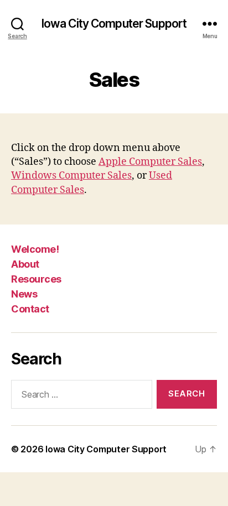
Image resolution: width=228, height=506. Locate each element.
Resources (36, 279)
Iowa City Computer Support (114, 23)
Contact (30, 309)
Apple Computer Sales (150, 161)
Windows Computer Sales (71, 175)
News (24, 294)
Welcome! (35, 249)
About (25, 264)
